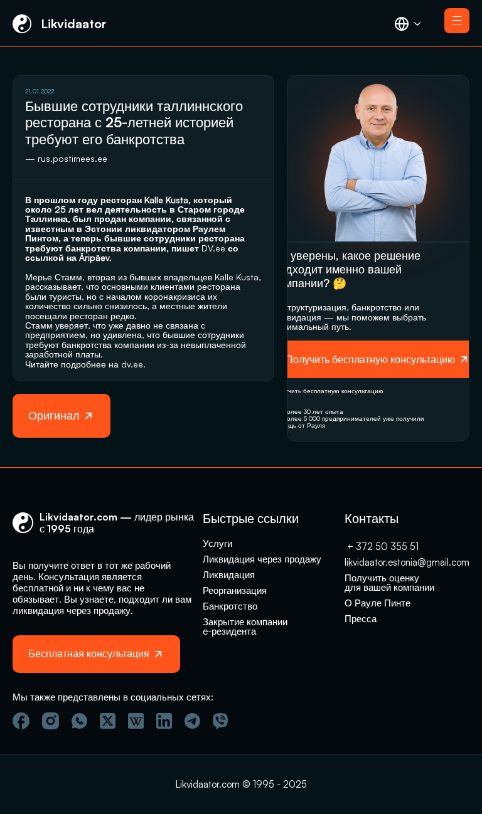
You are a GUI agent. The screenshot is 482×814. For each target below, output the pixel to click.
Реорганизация (235, 590)
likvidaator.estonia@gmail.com (407, 562)
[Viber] (220, 721)
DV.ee (213, 248)
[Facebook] (21, 720)
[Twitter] (107, 721)
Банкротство (230, 606)
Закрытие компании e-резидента (246, 626)
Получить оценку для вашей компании (389, 582)
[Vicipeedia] (136, 721)
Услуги (217, 543)
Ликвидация (229, 575)
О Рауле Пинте (377, 603)
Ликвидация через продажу (262, 559)
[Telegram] (192, 721)
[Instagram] (50, 720)
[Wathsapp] (79, 721)
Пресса (361, 619)
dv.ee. (133, 364)
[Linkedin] (164, 721)
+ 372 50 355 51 (382, 546)
